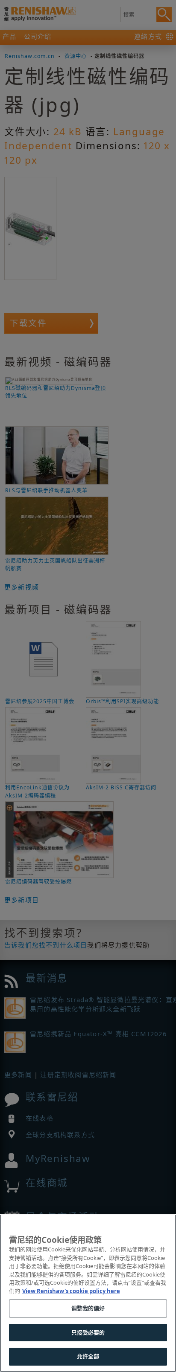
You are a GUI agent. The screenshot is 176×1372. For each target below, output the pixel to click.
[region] (88, 1293)
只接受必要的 (88, 1332)
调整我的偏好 (88, 1308)
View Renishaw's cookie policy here (71, 1291)
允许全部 (88, 1356)
